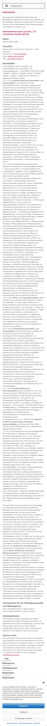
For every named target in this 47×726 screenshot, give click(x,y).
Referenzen (6, 663)
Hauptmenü (16, 5)
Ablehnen (23, 712)
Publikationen (6, 668)
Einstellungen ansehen (23, 718)
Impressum (36, 723)
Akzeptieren (23, 706)
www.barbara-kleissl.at (15, 59)
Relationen (6, 673)
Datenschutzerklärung (25, 723)
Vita (6, 658)
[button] (43, 682)
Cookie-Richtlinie (12, 723)
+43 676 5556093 (20, 54)
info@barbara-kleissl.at (16, 56)
